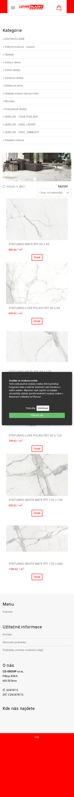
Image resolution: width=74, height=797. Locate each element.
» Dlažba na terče (13, 85)
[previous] (8, 168)
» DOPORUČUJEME (14, 39)
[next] (66, 168)
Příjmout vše (37, 415)
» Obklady (8, 54)
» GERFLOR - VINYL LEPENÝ (19, 124)
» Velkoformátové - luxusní (18, 46)
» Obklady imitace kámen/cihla (20, 93)
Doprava (7, 611)
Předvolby (30, 408)
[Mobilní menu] (13, 8)
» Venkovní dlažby (13, 78)
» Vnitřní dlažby (11, 70)
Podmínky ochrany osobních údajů (23, 650)
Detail (37, 257)
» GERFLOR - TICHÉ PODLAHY (20, 116)
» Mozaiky (8, 101)
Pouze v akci (16, 186)
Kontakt (7, 634)
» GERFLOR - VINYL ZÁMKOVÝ (21, 132)
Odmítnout (43, 408)
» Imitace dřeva (12, 62)
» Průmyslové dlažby (15, 109)
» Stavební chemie (13, 140)
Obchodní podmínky (14, 642)
